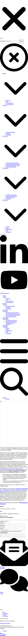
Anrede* (2, 521)
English (7, 399)
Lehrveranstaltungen (10, 132)
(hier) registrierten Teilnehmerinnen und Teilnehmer (11, 469)
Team (7, 101)
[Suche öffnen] (14, 395)
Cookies (5, 630)
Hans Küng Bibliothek (11, 166)
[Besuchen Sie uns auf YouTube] (14, 292)
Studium (5, 105)
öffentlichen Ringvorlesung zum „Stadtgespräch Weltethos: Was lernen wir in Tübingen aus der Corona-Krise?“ (14, 490)
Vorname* (2, 522)
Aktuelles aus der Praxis (11, 194)
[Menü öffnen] (14, 367)
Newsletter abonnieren (5, 623)
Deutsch (5, 397)
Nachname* (2, 525)
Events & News (9, 103)
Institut (4, 73)
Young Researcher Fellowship (12, 165)
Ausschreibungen (10, 104)
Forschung (5, 136)
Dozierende (8, 134)
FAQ (4, 612)
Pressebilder (8, 232)
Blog (7, 230)
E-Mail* (2, 528)
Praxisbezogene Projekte (11, 196)
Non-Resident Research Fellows (13, 164)
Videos (7, 228)
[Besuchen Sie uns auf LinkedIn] (14, 266)
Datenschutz (5, 613)
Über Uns (8, 100)
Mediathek (5, 200)
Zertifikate (8, 133)
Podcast (7, 226)
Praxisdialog (5, 168)
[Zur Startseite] (4, 293)
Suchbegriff (2, 41)
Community (8, 198)
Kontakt (5, 614)
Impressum (5, 616)
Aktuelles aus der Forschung (12, 163)
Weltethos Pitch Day (10, 197)
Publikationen (9, 229)
